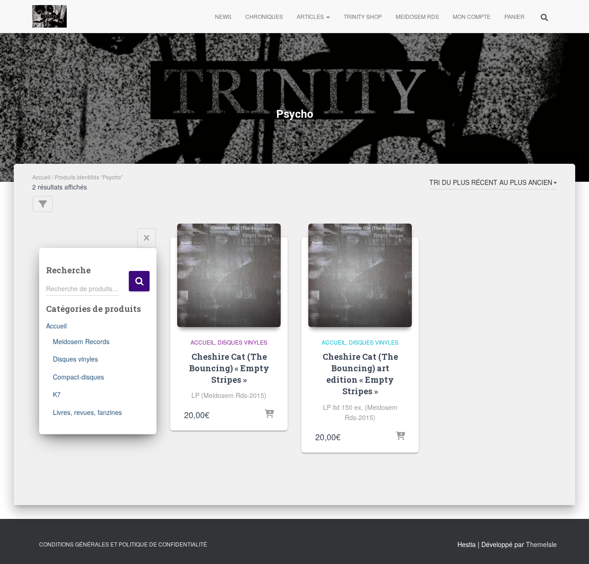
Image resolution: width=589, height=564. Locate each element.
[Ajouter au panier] (269, 414)
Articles (311, 16)
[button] (327, 16)
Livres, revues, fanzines (87, 412)
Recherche (139, 281)
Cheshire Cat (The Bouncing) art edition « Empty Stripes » (360, 374)
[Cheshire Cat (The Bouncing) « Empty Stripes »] (229, 275)
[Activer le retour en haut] (571, 545)
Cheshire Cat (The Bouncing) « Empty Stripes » (229, 368)
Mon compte (472, 16)
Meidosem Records (81, 341)
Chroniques (264, 16)
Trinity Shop (363, 16)
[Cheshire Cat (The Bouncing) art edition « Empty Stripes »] (360, 275)
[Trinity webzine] (49, 16)
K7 (57, 394)
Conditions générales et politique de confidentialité (123, 544)
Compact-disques (78, 376)
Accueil (41, 177)
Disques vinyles (75, 358)
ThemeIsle (541, 544)
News (223, 16)
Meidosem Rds (417, 16)
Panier (514, 16)
